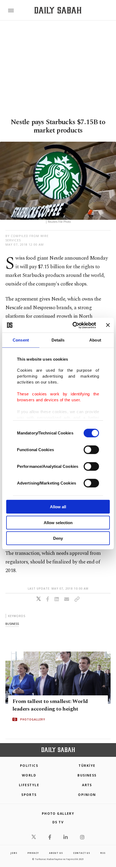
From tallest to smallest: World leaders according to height (50, 705)
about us (56, 852)
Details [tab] (58, 340)
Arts (87, 785)
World (29, 775)
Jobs (14, 852)
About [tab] (95, 340)
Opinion (87, 794)
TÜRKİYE (87, 765)
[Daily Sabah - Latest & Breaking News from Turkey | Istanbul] (57, 10)
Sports (29, 794)
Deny (58, 538)
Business (87, 775)
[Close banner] (108, 325)
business (12, 624)
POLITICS (29, 765)
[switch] (91, 449)
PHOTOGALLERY (32, 719)
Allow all (58, 506)
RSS (102, 852)
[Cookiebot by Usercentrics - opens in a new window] (73, 325)
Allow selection (58, 522)
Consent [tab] (21, 340)
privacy (33, 852)
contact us (81, 852)
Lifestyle (29, 785)
